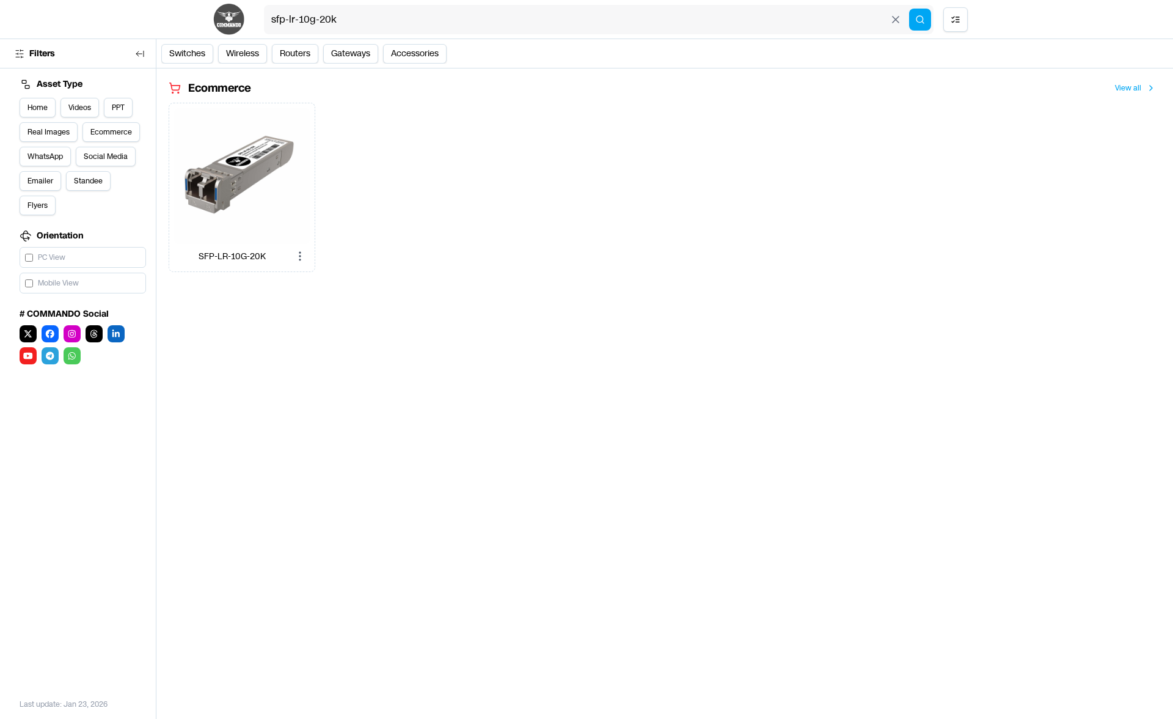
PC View (51, 257)
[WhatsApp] (72, 355)
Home (37, 107)
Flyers (37, 205)
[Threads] (94, 333)
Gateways (350, 53)
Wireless (242, 53)
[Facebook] (50, 333)
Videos (79, 107)
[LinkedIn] (116, 333)
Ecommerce (111, 132)
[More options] (300, 256)
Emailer (40, 181)
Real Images (48, 132)
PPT (118, 107)
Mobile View (58, 283)
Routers (295, 53)
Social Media (106, 156)
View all (1128, 88)
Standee (88, 181)
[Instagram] (72, 333)
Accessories (415, 53)
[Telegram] (50, 355)
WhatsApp (45, 156)
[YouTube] (28, 355)
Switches (187, 53)
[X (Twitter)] (28, 333)
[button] (242, 176)
